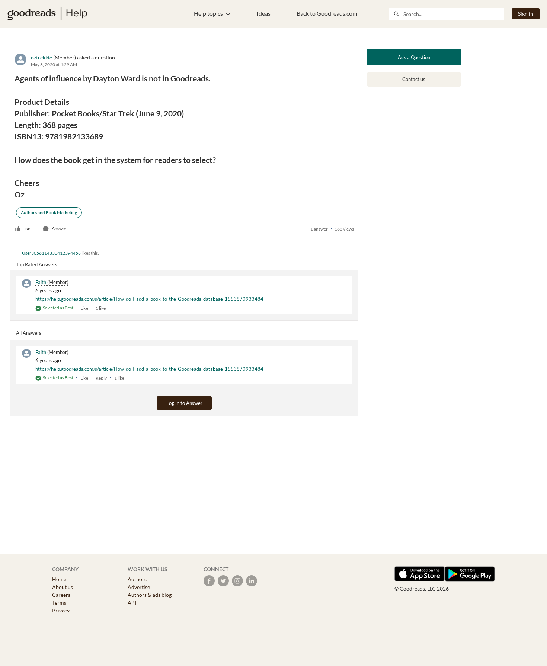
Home (59, 579)
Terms (59, 602)
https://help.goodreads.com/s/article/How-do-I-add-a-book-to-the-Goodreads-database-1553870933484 (149, 299)
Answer (59, 228)
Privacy (61, 610)
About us (62, 587)
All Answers (28, 333)
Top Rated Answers (36, 264)
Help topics (208, 13)
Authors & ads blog (150, 595)
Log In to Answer (184, 403)
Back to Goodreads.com (327, 13)
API (132, 602)
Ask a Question (414, 57)
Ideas (264, 13)
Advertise (139, 587)
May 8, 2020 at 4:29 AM (54, 64)
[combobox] (453, 13)
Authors (137, 579)
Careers (61, 595)
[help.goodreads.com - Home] (47, 13)
